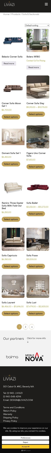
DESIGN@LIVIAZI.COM (21, 400)
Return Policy (9, 410)
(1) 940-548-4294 (12, 396)
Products (15, 14)
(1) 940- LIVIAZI (15, 393)
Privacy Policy (10, 420)
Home (6, 14)
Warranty (7, 414)
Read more (9, 63)
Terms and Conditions (14, 407)
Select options (11, 117)
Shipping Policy (10, 417)
